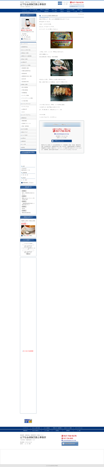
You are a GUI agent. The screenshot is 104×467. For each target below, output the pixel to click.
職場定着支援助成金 (26, 212)
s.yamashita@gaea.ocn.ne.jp (78, 4)
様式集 (23, 208)
